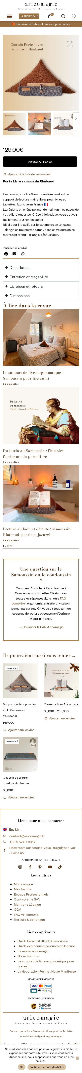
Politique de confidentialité (46, 1067)
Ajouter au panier (40, 161)
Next (76, 118)
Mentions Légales (27, 904)
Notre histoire (28, 956)
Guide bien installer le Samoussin (43, 941)
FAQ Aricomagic (26, 914)
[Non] (77, 1058)
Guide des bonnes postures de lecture (46, 946)
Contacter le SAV (27, 899)
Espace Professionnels (31, 894)
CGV (17, 909)
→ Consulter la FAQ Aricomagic (41, 627)
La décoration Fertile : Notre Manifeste (47, 971)
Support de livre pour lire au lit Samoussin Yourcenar (19, 709)
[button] (9, 16)
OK (22, 1067)
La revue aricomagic (33, 951)
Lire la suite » (11, 384)
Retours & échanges (29, 919)
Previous (76, 129)
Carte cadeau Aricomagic (61, 704)
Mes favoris (22, 889)
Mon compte (23, 884)
